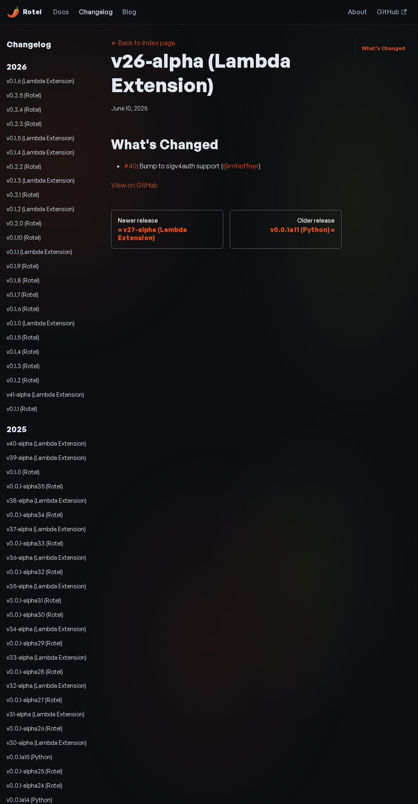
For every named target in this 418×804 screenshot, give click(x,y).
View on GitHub (134, 185)
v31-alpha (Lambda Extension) (45, 714)
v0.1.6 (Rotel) (23, 308)
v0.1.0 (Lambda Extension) (41, 323)
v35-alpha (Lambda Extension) (46, 586)
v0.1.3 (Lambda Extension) (41, 180)
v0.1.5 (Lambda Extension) (40, 137)
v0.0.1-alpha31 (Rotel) (34, 600)
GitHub (388, 12)
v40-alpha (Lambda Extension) (46, 443)
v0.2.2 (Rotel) (24, 166)
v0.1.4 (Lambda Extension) (40, 152)
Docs (61, 12)
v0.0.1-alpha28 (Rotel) (35, 671)
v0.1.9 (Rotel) (23, 265)
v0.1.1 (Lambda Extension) (39, 251)
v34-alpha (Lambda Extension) (46, 628)
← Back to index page (143, 43)
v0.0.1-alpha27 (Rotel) (34, 699)
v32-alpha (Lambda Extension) (46, 685)
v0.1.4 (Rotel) (23, 351)
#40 (130, 166)
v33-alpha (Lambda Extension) (47, 657)
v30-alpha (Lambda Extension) (47, 742)
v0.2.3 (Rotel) (24, 123)
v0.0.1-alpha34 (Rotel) (35, 514)
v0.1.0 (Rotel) (23, 471)
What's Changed (383, 48)
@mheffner (240, 166)
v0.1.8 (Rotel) (23, 280)
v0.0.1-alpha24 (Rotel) (34, 785)
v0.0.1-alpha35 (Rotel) (35, 486)
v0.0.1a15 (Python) (29, 756)
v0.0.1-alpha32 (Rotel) (35, 571)
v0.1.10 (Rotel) (24, 237)
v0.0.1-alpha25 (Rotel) (34, 771)
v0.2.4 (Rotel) (24, 109)
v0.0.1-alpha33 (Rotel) (35, 543)
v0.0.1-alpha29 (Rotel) (34, 643)
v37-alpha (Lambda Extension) (46, 528)
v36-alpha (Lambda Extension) (46, 557)
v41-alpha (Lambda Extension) (45, 394)
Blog (129, 12)
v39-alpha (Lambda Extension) (46, 457)
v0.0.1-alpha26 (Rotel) (34, 728)
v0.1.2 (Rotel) (23, 380)
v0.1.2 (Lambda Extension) (40, 208)
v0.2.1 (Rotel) (23, 194)
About (357, 12)
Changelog (96, 12)
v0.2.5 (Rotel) (24, 95)
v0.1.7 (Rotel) (22, 294)
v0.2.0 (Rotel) (24, 223)
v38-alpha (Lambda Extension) (47, 500)
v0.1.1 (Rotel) (22, 408)
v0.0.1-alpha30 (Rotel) (35, 614)
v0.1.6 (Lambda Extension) (40, 80)
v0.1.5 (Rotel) (23, 337)
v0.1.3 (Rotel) (23, 365)
